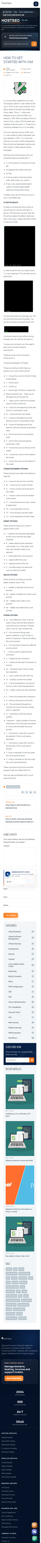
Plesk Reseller (6, 1473)
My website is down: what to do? (17, 1256)
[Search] (34, 43)
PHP (18, 1291)
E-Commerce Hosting (9, 1448)
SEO (20, 1296)
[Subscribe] (31, 1060)
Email (5, 897)
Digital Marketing (24, 1273)
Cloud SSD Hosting (8, 1441)
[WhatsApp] (34, 792)
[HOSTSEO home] (10, 4)
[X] (26, 792)
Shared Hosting (7, 1437)
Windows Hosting (8, 1452)
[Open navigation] (36, 4)
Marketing (23, 1282)
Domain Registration (9, 1512)
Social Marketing (23, 1305)
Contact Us (6, 1541)
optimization (10, 1291)
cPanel (21, 1269)
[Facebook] (22, 792)
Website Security (11, 1318)
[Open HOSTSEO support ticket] (34, 1525)
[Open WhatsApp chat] (34, 1538)
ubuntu (9, 1309)
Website (5, 905)
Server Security (26, 1300)
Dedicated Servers (8, 1495)
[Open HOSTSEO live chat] (34, 1532)
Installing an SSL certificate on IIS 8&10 (18, 1115)
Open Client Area (13, 1378)
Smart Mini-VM (7, 1498)
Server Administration (26, 12)
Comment (6, 846)
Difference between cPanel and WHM (19, 1160)
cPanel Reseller (7, 1462)
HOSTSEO (8, 12)
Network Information (9, 1502)
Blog (15, 12)
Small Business (11, 1305)
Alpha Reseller (7, 1470)
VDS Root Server (8, 1491)
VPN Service (6, 1523)
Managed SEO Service (10, 1527)
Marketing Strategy (12, 1287)
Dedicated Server (12, 1273)
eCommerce (22, 1278)
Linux (8, 1282)
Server (26, 1296)
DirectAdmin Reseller (9, 1477)
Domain (14, 1278)
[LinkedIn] (30, 792)
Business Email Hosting (10, 1520)
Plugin (24, 1291)
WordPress (22, 1318)
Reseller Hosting (11, 1296)
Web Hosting (10, 1313)
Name (5, 889)
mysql (22, 1287)
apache (9, 1269)
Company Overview (9, 1537)
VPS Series (5, 1487)
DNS (8, 1278)
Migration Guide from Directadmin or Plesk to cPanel (19, 1210)
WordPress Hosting (8, 1445)
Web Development (19, 1309)
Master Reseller (7, 1466)
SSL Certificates (7, 1516)
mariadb (15, 1282)
